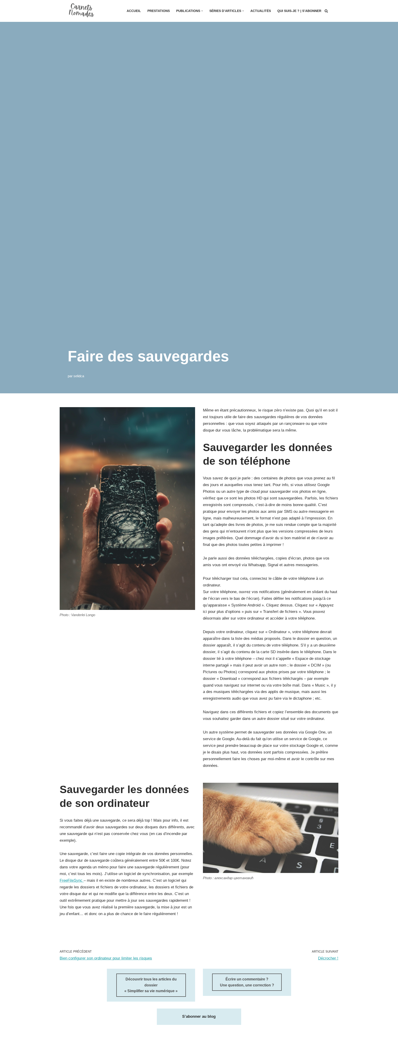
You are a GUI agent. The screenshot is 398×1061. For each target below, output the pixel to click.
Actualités (260, 11)
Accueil (134, 11)
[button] (202, 11)
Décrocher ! (328, 958)
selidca (78, 376)
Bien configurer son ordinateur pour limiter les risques (106, 958)
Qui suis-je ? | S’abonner (299, 11)
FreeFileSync (72, 880)
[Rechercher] (326, 11)
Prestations (158, 11)
